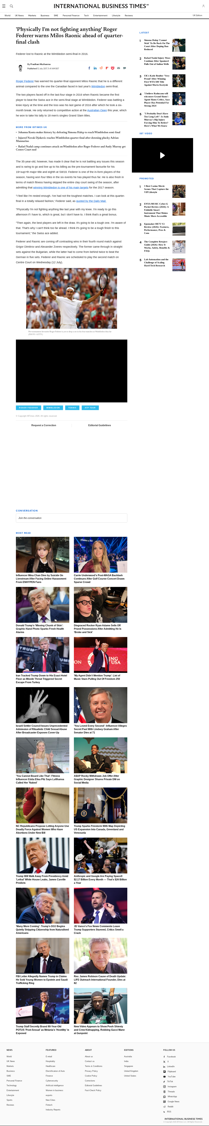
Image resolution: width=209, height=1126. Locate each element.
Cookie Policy (91, 1076)
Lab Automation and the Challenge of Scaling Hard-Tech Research (156, 262)
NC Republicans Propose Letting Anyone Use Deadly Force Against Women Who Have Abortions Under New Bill (42, 829)
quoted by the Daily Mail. (91, 201)
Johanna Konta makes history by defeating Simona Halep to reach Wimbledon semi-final (69, 132)
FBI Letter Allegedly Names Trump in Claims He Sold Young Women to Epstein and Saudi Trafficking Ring (42, 979)
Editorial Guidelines (99, 425)
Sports (9, 1100)
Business (45, 15)
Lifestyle (116, 15)
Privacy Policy (91, 1071)
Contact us (90, 1061)
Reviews (129, 15)
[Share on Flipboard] (107, 68)
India (126, 1061)
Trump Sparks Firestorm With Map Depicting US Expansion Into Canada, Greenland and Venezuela (99, 829)
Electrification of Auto (55, 1071)
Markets (32, 15)
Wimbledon (98, 86)
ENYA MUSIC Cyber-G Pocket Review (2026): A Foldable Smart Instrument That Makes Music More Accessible (156, 210)
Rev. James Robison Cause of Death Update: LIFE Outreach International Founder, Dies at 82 (100, 979)
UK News (19, 15)
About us (89, 1056)
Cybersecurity (52, 1081)
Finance (49, 1076)
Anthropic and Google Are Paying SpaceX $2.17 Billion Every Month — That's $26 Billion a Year (100, 879)
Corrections (90, 1081)
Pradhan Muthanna (40, 64)
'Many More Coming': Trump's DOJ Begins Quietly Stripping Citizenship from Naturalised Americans (42, 929)
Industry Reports (53, 1110)
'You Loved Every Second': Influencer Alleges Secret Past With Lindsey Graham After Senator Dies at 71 (100, 729)
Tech (86, 15)
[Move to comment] (124, 68)
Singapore (128, 1066)
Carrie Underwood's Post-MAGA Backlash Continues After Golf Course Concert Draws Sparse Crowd (99, 578)
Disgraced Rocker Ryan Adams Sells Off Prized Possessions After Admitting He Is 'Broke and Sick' (97, 628)
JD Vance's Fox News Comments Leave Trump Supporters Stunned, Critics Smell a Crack (98, 929)
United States (130, 1076)
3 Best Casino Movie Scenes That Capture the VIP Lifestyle (156, 189)
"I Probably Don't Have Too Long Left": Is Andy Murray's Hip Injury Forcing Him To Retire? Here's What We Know (156, 119)
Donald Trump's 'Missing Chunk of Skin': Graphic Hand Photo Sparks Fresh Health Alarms (40, 628)
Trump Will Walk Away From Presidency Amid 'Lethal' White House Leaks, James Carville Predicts (42, 879)
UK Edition (197, 15)
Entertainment (100, 15)
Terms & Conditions (93, 1066)
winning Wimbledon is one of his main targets (60, 187)
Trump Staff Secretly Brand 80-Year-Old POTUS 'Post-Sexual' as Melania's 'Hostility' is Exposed (42, 1030)
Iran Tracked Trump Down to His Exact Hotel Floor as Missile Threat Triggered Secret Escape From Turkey (41, 679)
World (7, 15)
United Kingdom (131, 1071)
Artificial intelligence (54, 1085)
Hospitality (50, 1061)
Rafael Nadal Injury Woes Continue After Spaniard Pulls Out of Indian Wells (157, 61)
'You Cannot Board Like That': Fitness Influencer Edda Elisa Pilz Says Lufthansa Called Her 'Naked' (40, 779)
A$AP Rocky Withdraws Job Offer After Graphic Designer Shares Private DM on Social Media (97, 779)
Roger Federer (25, 81)
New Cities (50, 1100)
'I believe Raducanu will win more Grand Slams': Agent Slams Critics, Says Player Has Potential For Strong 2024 (157, 99)
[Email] (118, 68)
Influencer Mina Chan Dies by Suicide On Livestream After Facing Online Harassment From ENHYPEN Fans (41, 578)
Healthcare (50, 1066)
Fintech (49, 1105)
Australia (128, 1056)
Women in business (54, 1090)
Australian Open (97, 110)
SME (56, 15)
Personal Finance (71, 15)
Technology (12, 1085)
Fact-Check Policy (93, 1090)
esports (49, 1095)
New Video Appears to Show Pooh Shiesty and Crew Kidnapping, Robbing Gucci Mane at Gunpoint (99, 1030)
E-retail (49, 1056)
